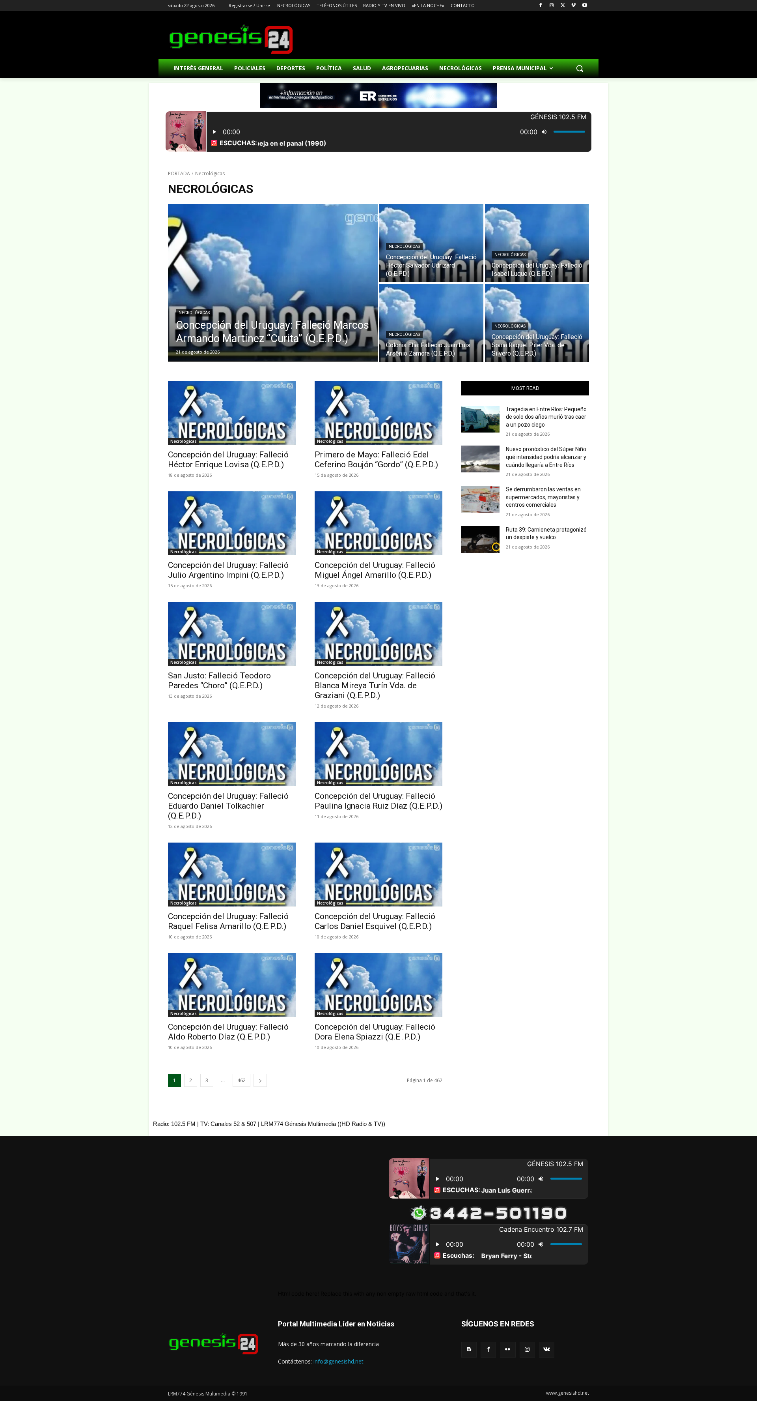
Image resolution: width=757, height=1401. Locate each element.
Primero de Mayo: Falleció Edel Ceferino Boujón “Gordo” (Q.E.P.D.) (376, 459)
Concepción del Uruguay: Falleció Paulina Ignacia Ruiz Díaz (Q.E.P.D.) (378, 801)
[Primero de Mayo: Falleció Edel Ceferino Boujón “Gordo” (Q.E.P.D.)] (378, 413)
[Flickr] (507, 1349)
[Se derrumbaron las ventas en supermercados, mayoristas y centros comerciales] (480, 499)
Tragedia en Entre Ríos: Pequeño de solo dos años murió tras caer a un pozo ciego (546, 417)
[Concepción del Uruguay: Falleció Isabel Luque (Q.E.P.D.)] (537, 243)
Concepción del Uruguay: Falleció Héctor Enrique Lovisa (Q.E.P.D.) (228, 459)
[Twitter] (562, 5)
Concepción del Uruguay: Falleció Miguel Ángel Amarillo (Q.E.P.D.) (375, 570)
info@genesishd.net (338, 1361)
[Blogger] (469, 1349)
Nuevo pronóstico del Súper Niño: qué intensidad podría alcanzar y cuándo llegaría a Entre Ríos (546, 457)
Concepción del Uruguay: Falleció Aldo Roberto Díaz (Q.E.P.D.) (228, 1031)
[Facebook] (540, 5)
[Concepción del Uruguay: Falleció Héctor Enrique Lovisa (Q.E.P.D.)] (232, 413)
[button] (579, 68)
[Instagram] (551, 5)
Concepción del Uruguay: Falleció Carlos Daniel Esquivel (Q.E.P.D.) (375, 921)
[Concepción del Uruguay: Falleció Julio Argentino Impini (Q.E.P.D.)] (232, 523)
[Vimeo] (573, 5)
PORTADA (179, 173)
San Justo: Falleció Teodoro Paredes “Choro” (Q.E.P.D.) (219, 680)
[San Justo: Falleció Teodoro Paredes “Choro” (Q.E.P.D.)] (232, 634)
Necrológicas (194, 313)
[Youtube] (584, 5)
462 (241, 1080)
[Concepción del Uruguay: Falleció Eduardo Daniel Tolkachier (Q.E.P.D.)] (232, 754)
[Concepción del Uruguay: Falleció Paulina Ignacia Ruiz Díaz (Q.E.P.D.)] (378, 754)
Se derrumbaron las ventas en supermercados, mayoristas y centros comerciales (543, 497)
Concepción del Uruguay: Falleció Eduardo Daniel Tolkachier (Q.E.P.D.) (228, 805)
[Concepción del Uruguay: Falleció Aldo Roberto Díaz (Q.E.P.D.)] (232, 985)
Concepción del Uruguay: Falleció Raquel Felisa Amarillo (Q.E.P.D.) (228, 921)
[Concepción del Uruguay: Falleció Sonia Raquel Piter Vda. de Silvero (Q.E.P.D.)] (537, 323)
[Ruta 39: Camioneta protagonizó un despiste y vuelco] (480, 539)
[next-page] (260, 1080)
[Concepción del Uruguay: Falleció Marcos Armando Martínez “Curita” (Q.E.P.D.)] (273, 283)
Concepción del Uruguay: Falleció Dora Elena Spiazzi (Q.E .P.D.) (375, 1031)
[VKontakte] (546, 1349)
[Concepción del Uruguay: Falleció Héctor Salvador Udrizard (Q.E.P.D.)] (431, 243)
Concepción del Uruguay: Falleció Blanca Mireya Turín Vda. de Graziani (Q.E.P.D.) (375, 685)
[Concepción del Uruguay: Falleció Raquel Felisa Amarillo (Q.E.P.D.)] (232, 875)
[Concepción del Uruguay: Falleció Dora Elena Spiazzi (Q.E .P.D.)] (378, 985)
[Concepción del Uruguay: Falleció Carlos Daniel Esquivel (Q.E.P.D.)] (378, 875)
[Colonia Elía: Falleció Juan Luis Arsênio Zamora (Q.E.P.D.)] (431, 323)
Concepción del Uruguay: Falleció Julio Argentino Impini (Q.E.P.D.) (228, 570)
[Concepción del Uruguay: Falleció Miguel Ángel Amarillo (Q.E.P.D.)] (378, 523)
